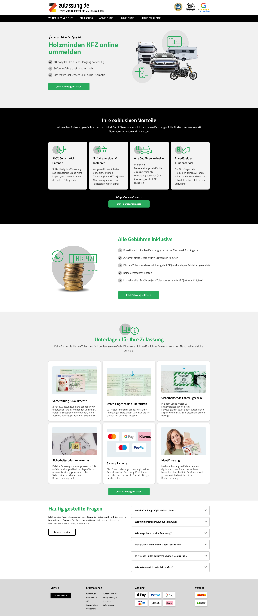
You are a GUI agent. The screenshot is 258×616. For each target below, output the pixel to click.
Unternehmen (108, 604)
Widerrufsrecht (91, 597)
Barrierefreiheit (91, 604)
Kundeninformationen (112, 593)
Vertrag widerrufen (110, 597)
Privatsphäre (90, 608)
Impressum (107, 601)
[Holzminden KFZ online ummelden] (76, 7)
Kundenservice (62, 532)
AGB (87, 601)
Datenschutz (90, 593)
